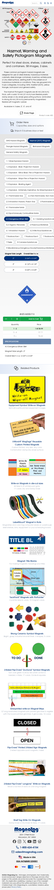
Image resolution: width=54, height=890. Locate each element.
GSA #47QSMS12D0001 (27, 861)
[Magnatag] (27, 829)
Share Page (29, 113)
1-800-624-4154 (29, 847)
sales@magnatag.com (29, 851)
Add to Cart (34, 319)
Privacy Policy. (16, 887)
